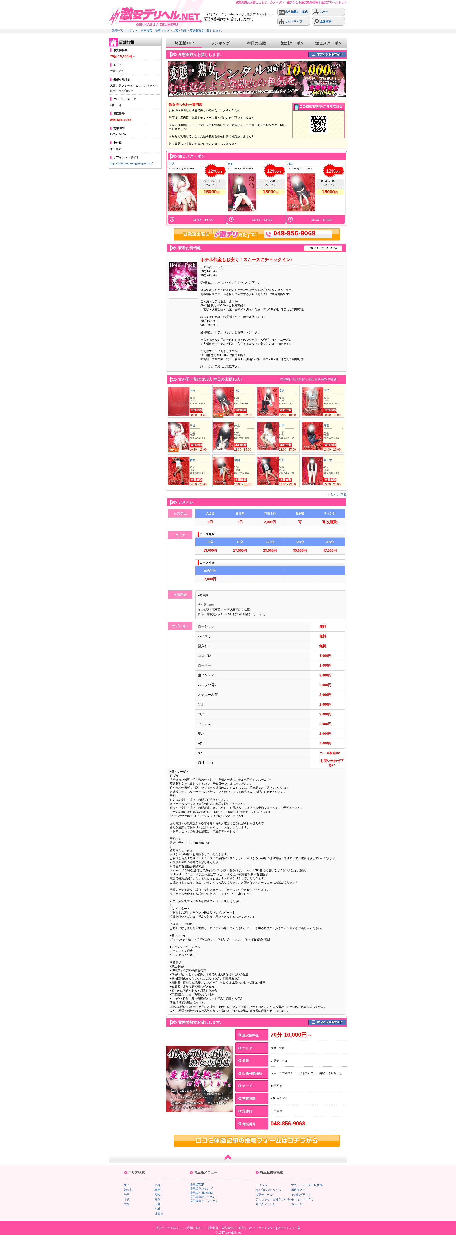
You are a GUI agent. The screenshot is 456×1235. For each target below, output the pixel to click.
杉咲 (290, 164)
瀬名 (326, 425)
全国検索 (325, 21)
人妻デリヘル (264, 1194)
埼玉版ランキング (201, 1188)
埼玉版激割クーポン (202, 1196)
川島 (282, 425)
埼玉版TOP (184, 43)
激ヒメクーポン (328, 43)
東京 (127, 1185)
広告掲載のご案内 (296, 12)
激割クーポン (292, 43)
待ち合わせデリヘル (268, 1190)
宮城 (157, 1209)
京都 (157, 1185)
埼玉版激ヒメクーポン (204, 1200)
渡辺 (282, 390)
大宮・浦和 (179, 30)
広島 (157, 1204)
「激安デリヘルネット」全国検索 (130, 30)
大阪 (127, 1204)
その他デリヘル (301, 1194)
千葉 (127, 1199)
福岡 (157, 1199)
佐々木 (327, 460)
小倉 (192, 390)
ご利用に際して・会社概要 (201, 1228)
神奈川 (128, 1190)
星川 (282, 460)
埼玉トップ (162, 30)
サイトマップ (293, 21)
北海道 (159, 1213)
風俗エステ (298, 1190)
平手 (326, 390)
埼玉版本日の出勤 (201, 1192)
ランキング (220, 43)
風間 (237, 460)
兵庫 (157, 1190)
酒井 (192, 460)
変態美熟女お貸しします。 (207, 30)
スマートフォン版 (289, 1228)
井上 (237, 425)
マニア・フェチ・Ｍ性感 (307, 1185)
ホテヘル (297, 1204)
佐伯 (231, 164)
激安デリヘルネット (168, 1228)
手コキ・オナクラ (302, 1199)
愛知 (157, 1194)
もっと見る (338, 494)
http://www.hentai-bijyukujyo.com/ (131, 163)
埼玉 (127, 1194)
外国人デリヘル (266, 1204)
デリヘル (261, 1185)
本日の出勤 (256, 43)
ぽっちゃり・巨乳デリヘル (273, 1199)
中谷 (172, 164)
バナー (323, 12)
